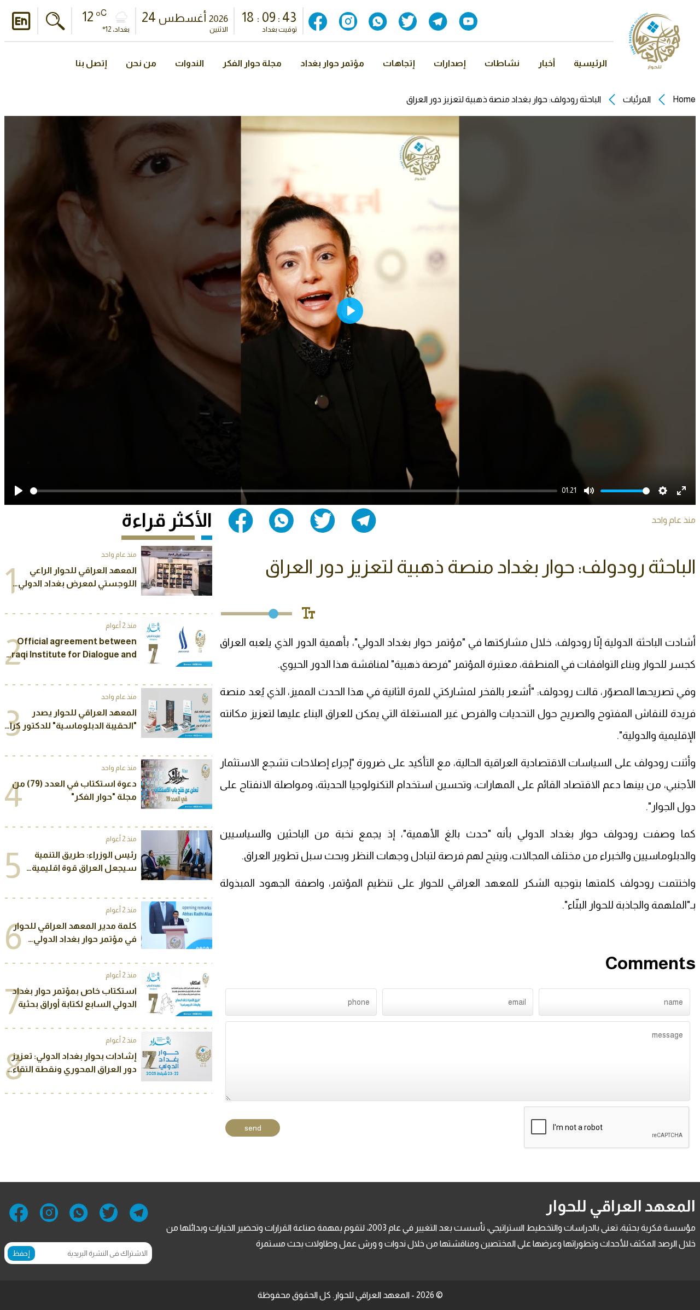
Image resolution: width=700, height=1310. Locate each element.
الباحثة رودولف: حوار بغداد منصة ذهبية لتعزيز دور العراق (503, 99)
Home (684, 99)
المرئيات (637, 99)
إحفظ (21, 1253)
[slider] (293, 491)
